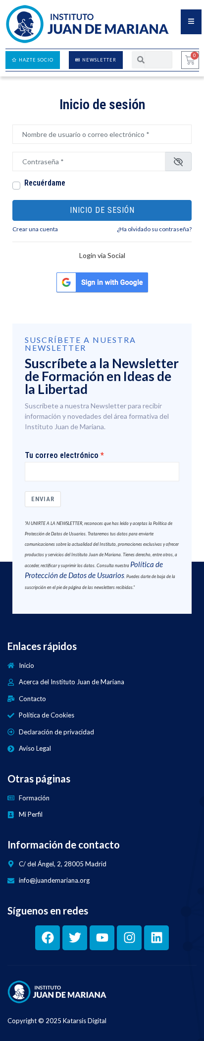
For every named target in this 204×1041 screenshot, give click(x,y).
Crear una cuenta (35, 229)
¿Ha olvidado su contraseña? (154, 229)
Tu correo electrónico (62, 455)
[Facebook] (47, 937)
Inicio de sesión (102, 210)
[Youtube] (102, 937)
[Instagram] (129, 937)
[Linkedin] (156, 937)
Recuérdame (44, 183)
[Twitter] (74, 937)
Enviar (42, 499)
